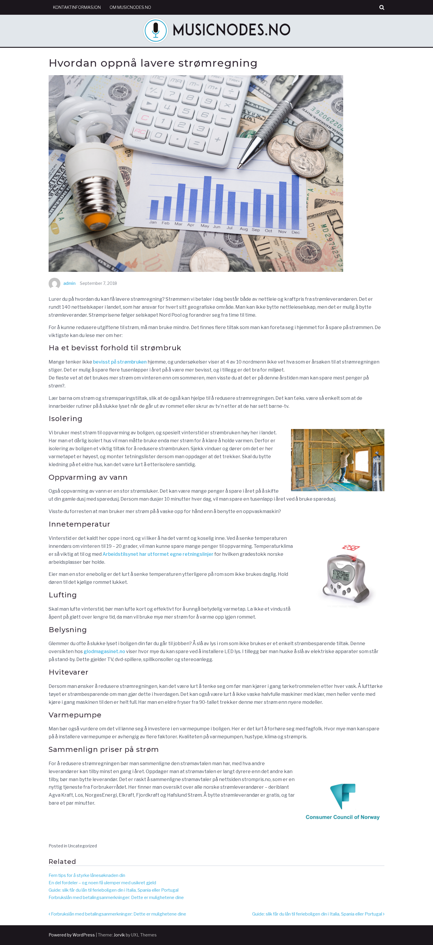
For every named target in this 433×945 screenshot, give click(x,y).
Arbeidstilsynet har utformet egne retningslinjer (158, 554)
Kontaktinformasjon (77, 7)
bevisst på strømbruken (120, 362)
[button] (381, 7)
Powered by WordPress (72, 934)
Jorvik (119, 934)
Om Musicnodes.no (130, 7)
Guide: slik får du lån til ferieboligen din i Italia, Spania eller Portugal (114, 890)
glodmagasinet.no (104, 651)
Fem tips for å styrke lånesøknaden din (87, 875)
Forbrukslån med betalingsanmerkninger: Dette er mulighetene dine (116, 897)
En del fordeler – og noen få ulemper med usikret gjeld (102, 882)
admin (69, 283)
